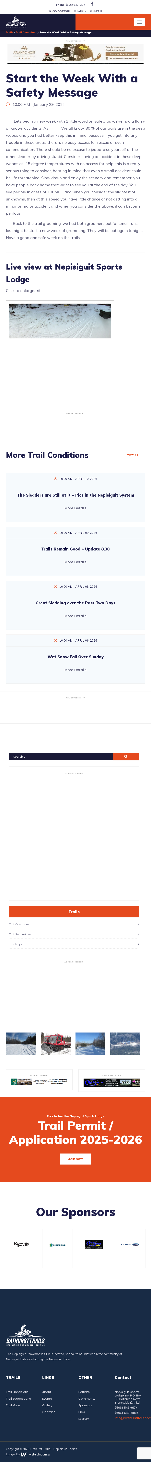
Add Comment (60, 10)
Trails (9, 32)
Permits (97, 10)
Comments (86, 1398)
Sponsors (85, 1405)
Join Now (75, 1159)
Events (81, 10)
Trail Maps (13, 1405)
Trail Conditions (26, 32)
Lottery (83, 1419)
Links (81, 1412)
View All (132, 455)
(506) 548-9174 (70, 4)
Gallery (47, 1405)
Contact (48, 1412)
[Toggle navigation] (139, 22)
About (46, 1392)
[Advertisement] (75, 425)
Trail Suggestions (18, 1398)
